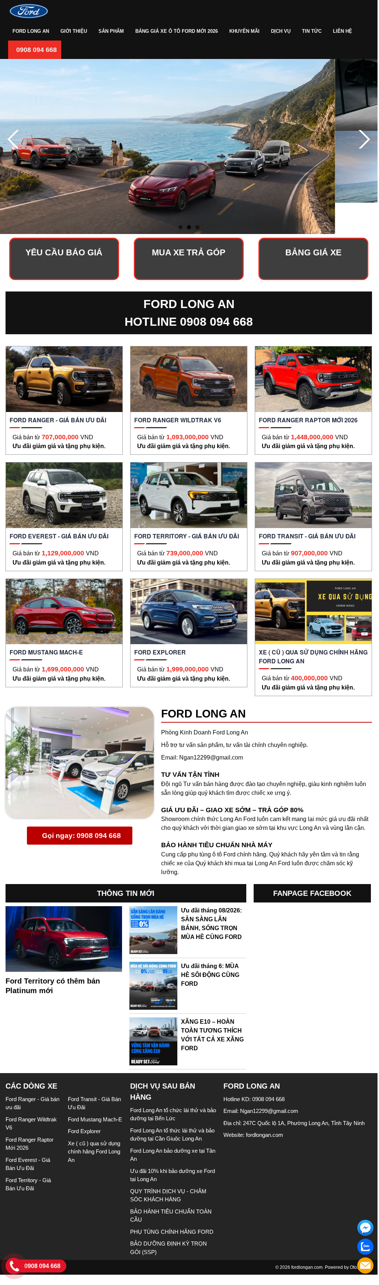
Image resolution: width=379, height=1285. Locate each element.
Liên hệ (342, 31)
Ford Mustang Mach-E (95, 1119)
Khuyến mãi (244, 31)
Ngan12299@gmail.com (211, 757)
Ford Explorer (84, 1131)
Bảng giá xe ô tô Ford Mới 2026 (176, 31)
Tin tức (311, 31)
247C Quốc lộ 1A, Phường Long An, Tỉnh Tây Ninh (304, 1123)
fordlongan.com (264, 1135)
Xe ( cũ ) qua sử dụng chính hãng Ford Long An (94, 1151)
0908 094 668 (35, 49)
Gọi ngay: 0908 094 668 (80, 835)
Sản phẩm (111, 31)
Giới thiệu (73, 31)
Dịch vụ (281, 31)
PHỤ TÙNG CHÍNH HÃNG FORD (171, 1232)
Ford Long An (31, 31)
